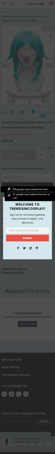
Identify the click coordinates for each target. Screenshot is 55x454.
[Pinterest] (37, 248)
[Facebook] (18, 248)
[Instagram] (30, 248)
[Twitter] (24, 248)
